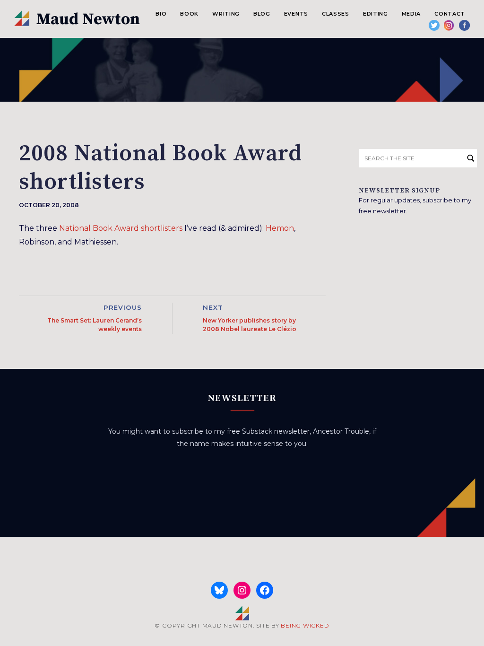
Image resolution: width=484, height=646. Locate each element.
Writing (226, 13)
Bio (161, 13)
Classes (335, 13)
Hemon (280, 228)
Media (411, 13)
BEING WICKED (305, 625)
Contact (449, 13)
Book (189, 13)
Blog (261, 13)
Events (296, 13)
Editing (375, 13)
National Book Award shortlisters (120, 228)
